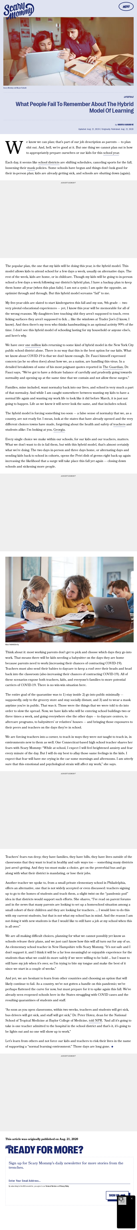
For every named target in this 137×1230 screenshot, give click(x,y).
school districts (48, 162)
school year (111, 153)
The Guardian (113, 367)
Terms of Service (51, 1186)
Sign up (114, 1195)
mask (31, 168)
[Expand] (120, 1198)
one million (33, 345)
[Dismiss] (131, 1198)
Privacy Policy (64, 1186)
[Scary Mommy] (18, 11)
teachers (119, 424)
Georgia (59, 429)
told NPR (95, 1020)
